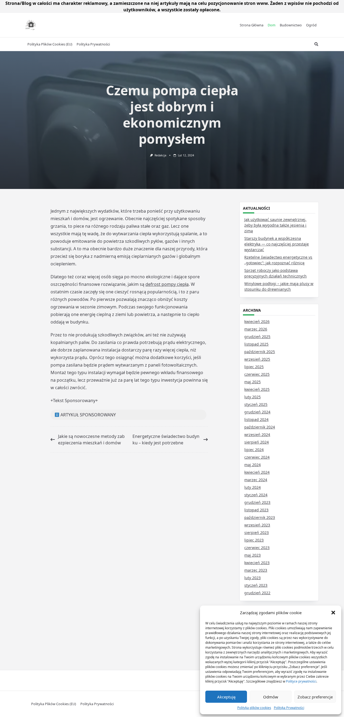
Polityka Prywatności (289, 707)
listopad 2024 (256, 419)
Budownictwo (291, 25)
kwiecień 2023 (257, 562)
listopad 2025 (256, 344)
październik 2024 (259, 427)
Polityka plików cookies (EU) (49, 44)
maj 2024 (252, 464)
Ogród (311, 25)
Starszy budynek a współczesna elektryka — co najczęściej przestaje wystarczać (276, 244)
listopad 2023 (256, 509)
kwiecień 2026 (257, 321)
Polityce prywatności (301, 681)
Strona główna (251, 25)
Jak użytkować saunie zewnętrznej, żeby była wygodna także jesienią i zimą (275, 225)
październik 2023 (259, 517)
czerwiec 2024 (257, 457)
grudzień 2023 (257, 502)
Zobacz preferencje (315, 697)
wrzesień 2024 (257, 434)
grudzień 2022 (257, 592)
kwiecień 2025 (257, 389)
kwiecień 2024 (257, 472)
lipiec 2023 (254, 540)
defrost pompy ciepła (167, 284)
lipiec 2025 (254, 366)
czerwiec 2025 (257, 374)
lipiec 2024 (254, 449)
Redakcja (160, 155)
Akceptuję (226, 697)
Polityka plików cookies (254, 707)
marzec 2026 (255, 329)
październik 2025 (259, 351)
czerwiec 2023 (257, 547)
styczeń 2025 (255, 404)
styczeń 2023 (255, 585)
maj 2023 (252, 555)
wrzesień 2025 (257, 359)
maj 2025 (252, 381)
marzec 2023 (255, 570)
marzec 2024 (255, 479)
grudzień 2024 (257, 411)
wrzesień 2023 (257, 525)
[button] (333, 612)
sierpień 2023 (256, 532)
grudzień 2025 (257, 336)
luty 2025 (252, 396)
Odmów (270, 697)
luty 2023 (252, 577)
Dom (271, 25)
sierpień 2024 (256, 442)
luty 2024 (252, 487)
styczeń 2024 (255, 494)
